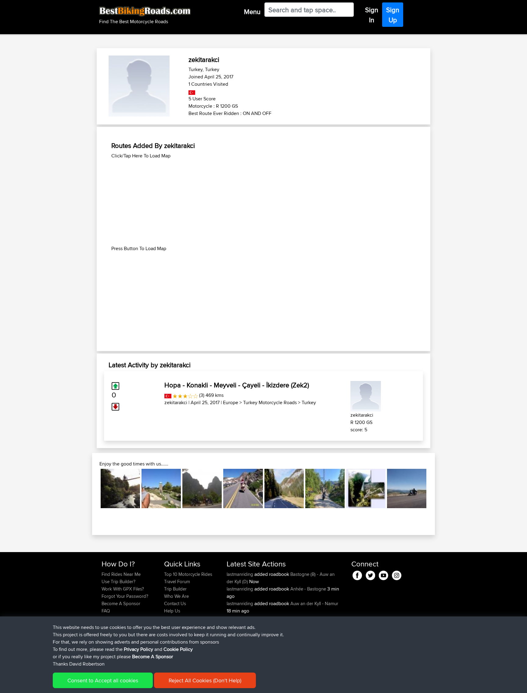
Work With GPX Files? (123, 589)
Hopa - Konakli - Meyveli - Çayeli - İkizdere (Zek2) (236, 385)
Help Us (172, 611)
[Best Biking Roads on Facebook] (357, 574)
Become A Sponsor (121, 603)
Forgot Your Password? (125, 596)
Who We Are (176, 596)
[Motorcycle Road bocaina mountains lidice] (120, 488)
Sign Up (392, 15)
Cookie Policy (178, 649)
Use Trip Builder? (118, 581)
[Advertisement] (263, 202)
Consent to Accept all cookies (102, 680)
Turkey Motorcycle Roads (270, 402)
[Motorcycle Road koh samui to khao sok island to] (202, 488)
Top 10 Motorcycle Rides (188, 574)
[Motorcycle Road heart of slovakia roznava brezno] (284, 488)
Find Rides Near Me (121, 574)
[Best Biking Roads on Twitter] (370, 574)
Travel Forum (177, 581)
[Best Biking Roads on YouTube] (383, 574)
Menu (252, 11)
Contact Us (175, 603)
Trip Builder (175, 589)
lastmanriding (240, 574)
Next (435, 489)
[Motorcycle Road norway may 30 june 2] (325, 488)
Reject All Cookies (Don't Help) (205, 680)
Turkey (309, 402)
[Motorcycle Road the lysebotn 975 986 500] (365, 488)
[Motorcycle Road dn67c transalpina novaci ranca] (406, 488)
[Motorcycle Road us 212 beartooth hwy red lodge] (243, 488)
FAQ (106, 611)
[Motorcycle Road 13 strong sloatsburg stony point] (161, 488)
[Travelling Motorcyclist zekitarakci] (365, 395)
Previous (91, 489)
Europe (230, 402)
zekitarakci (175, 402)
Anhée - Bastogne (308, 589)
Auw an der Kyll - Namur (314, 603)
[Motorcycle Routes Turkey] (191, 91)
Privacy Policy (138, 649)
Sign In (371, 15)
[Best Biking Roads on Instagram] (397, 574)
